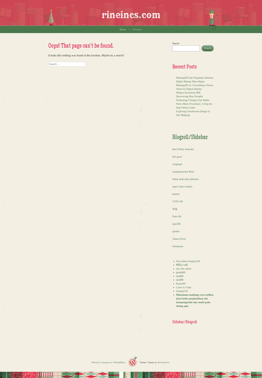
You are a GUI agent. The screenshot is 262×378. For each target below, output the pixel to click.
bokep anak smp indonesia (185, 179)
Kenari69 (180, 283)
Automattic (163, 362)
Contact (137, 29)
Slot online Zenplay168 (188, 261)
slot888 (179, 276)
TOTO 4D (177, 201)
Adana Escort (179, 239)
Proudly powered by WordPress (108, 362)
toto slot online (183, 268)
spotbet (175, 231)
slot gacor (177, 156)
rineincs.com (131, 15)
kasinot (175, 194)
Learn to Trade (183, 287)
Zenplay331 (182, 291)
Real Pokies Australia (183, 149)
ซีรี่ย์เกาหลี (182, 265)
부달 (174, 209)
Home (123, 29)
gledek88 (180, 272)
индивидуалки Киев (183, 171)
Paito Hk (176, 216)
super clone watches (182, 186)
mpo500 (176, 224)
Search (175, 43)
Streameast (177, 246)
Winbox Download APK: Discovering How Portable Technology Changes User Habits (192, 96)
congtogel (177, 164)
